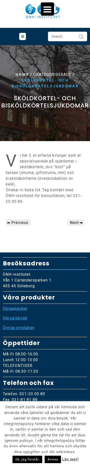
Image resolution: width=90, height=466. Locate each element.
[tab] (22, 36)
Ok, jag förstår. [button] (27, 459)
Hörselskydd (15, 318)
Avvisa (53, 459)
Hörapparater (15, 308)
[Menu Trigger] (47, 9)
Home (22, 74)
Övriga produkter (19, 327)
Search (81, 37)
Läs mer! (70, 459)
